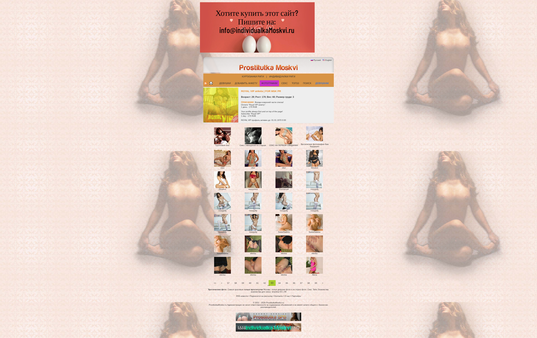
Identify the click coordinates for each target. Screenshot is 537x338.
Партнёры (296, 296)
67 (301, 283)
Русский (317, 60)
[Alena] (314, 273)
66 (294, 283)
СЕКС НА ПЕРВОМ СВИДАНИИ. (283, 145)
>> (268, 285)
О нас (287, 296)
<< (215, 283)
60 (250, 283)
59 (243, 283)
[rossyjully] (314, 187)
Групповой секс (222, 145)
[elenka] (253, 251)
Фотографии (269, 83)
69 (316, 283)
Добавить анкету (246, 83)
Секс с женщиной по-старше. (253, 145)
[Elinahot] (314, 166)
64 (279, 283)
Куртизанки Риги (253, 76)
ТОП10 (295, 83)
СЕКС (284, 83)
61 (257, 283)
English (328, 60)
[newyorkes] (253, 187)
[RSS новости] (205, 84)
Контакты (278, 296)
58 (235, 283)
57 (228, 283)
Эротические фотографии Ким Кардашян (315, 145)
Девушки (225, 83)
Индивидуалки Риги (282, 76)
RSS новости (242, 296)
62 (264, 283)
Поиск (307, 83)
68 (308, 283)
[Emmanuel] (283, 187)
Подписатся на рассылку (261, 296)
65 (286, 283)
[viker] (222, 166)
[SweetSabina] (283, 230)
